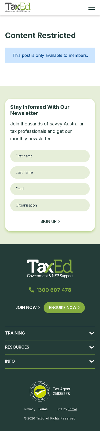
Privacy (29, 409)
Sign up (49, 221)
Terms (43, 409)
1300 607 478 (54, 290)
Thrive (72, 409)
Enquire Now (62, 307)
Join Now (26, 307)
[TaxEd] (18, 8)
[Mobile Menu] (91, 8)
